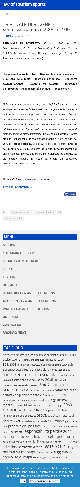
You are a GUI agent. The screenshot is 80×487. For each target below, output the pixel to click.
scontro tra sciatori (13, 218)
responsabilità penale (43, 431)
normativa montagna (20, 452)
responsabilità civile (44, 212)
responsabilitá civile (55, 410)
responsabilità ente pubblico (34, 359)
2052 (64, 395)
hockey (36, 457)
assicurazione (11, 359)
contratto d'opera (32, 447)
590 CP (58, 446)
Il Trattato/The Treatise (23, 261)
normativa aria (45, 390)
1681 (47, 447)
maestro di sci (66, 390)
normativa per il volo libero (17, 441)
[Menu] (75, 5)
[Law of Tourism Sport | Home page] (31, 5)
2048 (49, 380)
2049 (45, 395)
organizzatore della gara (53, 457)
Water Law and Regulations (26, 309)
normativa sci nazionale (34, 421)
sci (59, 212)
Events (8, 269)
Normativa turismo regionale (19, 354)
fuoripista (30, 369)
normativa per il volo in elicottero (59, 426)
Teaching (10, 277)
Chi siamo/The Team (18, 253)
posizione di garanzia (47, 354)
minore (59, 421)
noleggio (58, 405)
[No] (75, 475)
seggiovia (60, 452)
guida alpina (53, 364)
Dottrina (10, 317)
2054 (6, 437)
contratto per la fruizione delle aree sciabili (42, 436)
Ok (23, 481)
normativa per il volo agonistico (19, 415)
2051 (67, 431)
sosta (31, 390)
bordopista (16, 431)
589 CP (22, 390)
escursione (43, 369)
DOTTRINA (9, 375)
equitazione (38, 379)
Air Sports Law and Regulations (29, 301)
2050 (67, 405)
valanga (69, 447)
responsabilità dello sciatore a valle (33, 405)
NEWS (50, 442)
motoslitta (55, 395)
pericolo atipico (68, 354)
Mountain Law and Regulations (29, 293)
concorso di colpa (17, 457)
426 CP (6, 432)
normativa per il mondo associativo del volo (26, 400)
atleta (58, 441)
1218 (42, 442)
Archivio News (14, 333)
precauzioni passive (24, 426)
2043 (44, 384)
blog (6, 14)
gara (41, 452)
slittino (52, 359)
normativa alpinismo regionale (22, 395)
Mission (9, 245)
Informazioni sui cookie (44, 481)
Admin (9, 36)
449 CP (16, 421)
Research (10, 285)
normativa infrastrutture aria (32, 364)
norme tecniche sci (60, 369)
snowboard (16, 369)
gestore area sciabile (21, 212)
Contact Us (12, 325)
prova (42, 415)
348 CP (49, 452)
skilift (35, 442)
